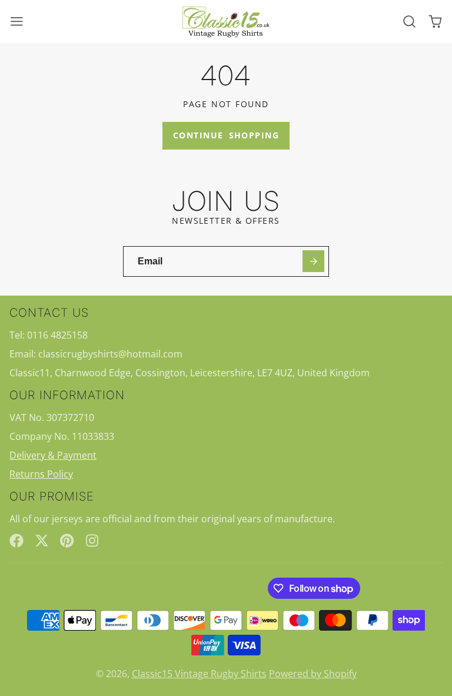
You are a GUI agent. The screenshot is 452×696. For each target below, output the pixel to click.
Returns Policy (41, 474)
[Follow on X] (42, 540)
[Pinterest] (67, 540)
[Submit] (313, 261)
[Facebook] (16, 540)
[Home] (226, 22)
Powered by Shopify (313, 673)
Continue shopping (226, 135)
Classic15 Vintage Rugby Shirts (199, 673)
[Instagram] (93, 540)
